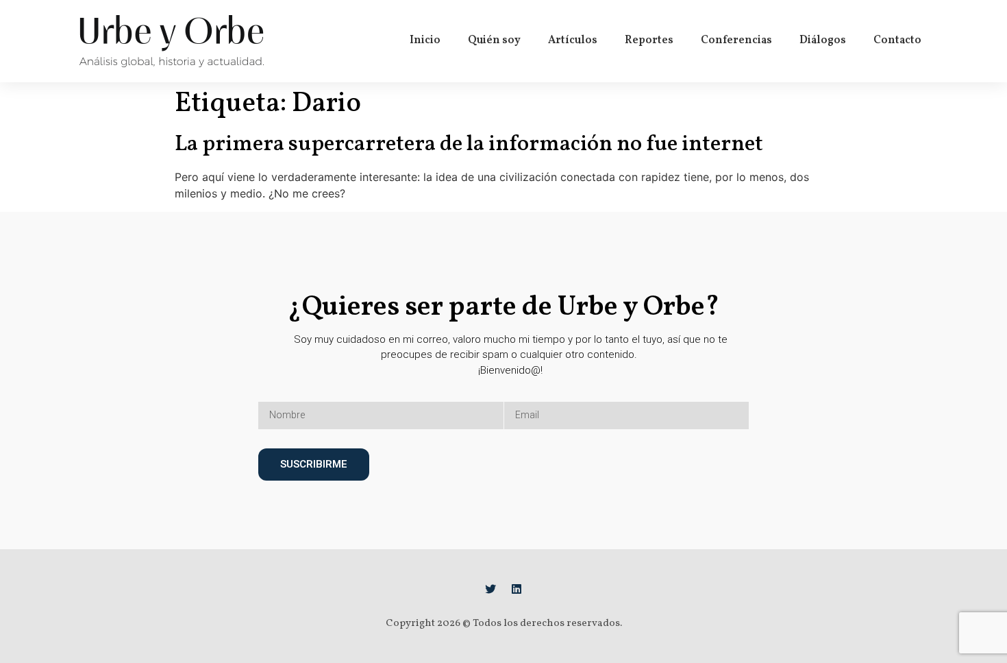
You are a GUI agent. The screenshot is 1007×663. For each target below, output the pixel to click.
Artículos (572, 40)
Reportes (649, 40)
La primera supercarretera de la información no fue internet (469, 145)
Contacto (897, 40)
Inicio (425, 40)
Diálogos (822, 40)
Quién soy (494, 40)
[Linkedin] (516, 588)
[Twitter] (490, 588)
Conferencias (736, 40)
